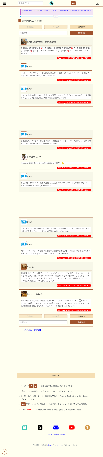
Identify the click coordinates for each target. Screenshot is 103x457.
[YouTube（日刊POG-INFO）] (72, 427)
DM (49, 445)
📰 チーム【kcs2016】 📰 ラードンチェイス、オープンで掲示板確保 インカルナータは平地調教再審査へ (56, 12)
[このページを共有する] (4, 451)
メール (59, 445)
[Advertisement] (48, 117)
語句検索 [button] (81, 27)
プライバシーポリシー (56, 434)
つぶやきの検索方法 (31, 330)
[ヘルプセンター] (87, 427)
